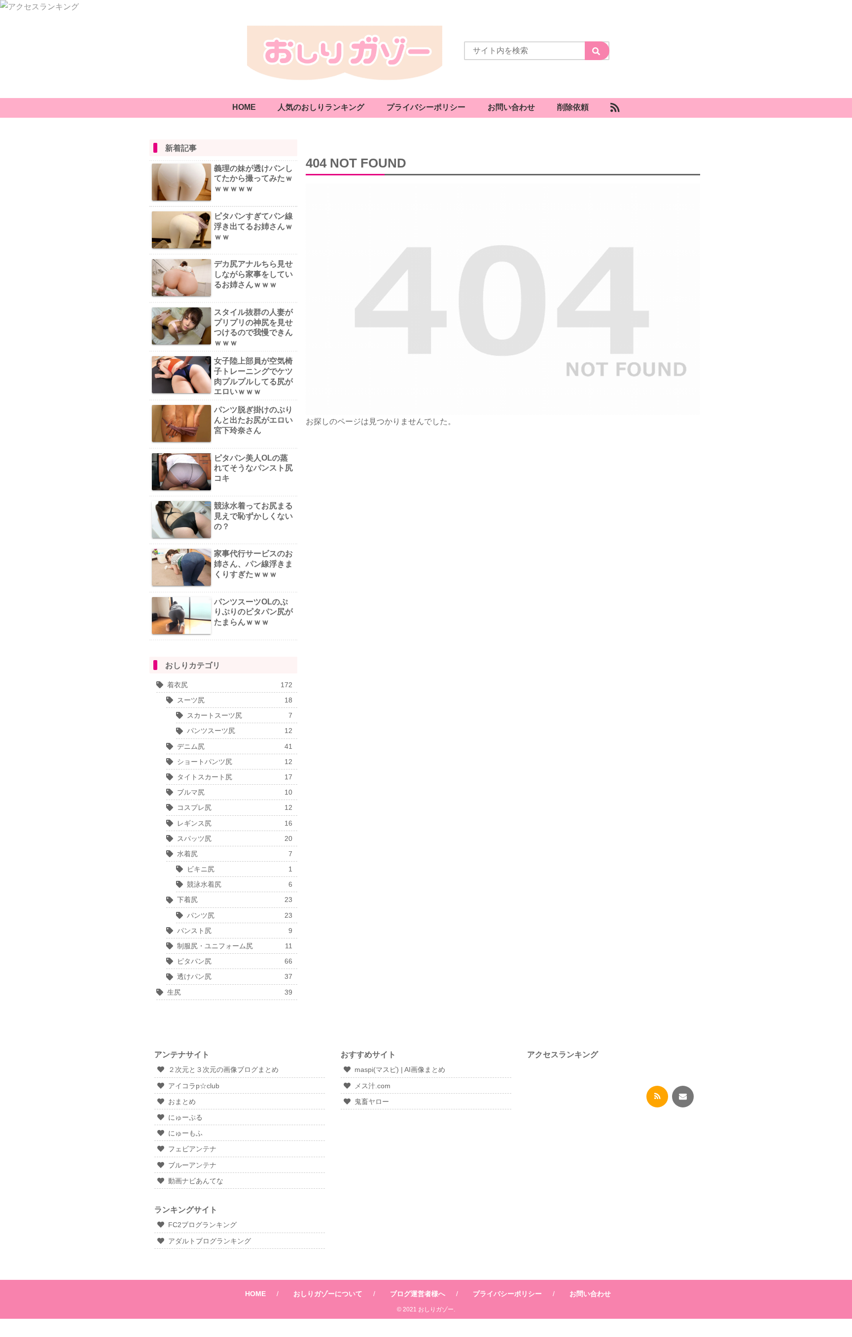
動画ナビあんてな (195, 1181)
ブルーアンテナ (192, 1165)
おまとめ (182, 1101)
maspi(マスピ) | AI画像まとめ (400, 1069)
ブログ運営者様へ (417, 1294)
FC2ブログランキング (202, 1225)
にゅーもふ (185, 1133)
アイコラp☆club (193, 1086)
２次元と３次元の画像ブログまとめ (223, 1069)
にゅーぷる (185, 1117)
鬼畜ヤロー (372, 1101)
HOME (255, 1294)
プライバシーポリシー (507, 1294)
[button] (597, 50)
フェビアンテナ (192, 1149)
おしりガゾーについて (327, 1294)
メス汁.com (372, 1086)
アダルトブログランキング (209, 1241)
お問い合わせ (590, 1294)
